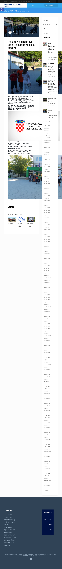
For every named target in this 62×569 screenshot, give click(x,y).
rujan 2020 (46, 285)
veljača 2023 (47, 215)
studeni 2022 (47, 222)
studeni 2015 (47, 425)
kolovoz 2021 (47, 258)
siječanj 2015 (47, 449)
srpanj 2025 (47, 150)
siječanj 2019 (47, 333)
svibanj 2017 (47, 381)
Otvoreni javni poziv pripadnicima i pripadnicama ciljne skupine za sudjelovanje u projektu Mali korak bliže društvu (52, 48)
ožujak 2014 (47, 473)
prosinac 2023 (47, 191)
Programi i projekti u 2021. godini (21, 225)
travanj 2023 (47, 210)
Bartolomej (16, 31)
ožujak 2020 (47, 299)
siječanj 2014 (47, 478)
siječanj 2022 (47, 246)
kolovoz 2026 (47, 125)
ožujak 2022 (47, 241)
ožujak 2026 (47, 137)
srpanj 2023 (47, 203)
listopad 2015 (47, 427)
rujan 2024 (46, 169)
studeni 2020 (47, 280)
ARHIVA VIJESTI (10, 10)
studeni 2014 (47, 454)
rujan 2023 (46, 198)
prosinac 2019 (47, 306)
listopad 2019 (47, 311)
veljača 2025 (47, 159)
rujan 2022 (46, 227)
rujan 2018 (46, 343)
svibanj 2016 (47, 410)
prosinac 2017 (47, 364)
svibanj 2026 (47, 133)
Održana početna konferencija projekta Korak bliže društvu (51, 66)
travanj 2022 (47, 239)
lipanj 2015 (46, 437)
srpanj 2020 (47, 290)
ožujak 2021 (47, 270)
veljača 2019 (47, 331)
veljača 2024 (47, 186)
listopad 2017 (47, 369)
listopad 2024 (47, 166)
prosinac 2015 (47, 422)
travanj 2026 (47, 135)
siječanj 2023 (47, 217)
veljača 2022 (47, 244)
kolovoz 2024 (47, 171)
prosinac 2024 (47, 162)
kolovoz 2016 (47, 403)
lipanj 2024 (46, 176)
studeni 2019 (47, 309)
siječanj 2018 (47, 362)
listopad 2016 (47, 398)
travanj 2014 (47, 471)
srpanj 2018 (47, 348)
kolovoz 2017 (47, 374)
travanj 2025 (47, 154)
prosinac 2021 (47, 249)
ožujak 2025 (47, 157)
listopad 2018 (47, 340)
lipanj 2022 (46, 234)
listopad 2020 (47, 282)
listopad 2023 (47, 195)
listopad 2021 (47, 253)
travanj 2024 (47, 181)
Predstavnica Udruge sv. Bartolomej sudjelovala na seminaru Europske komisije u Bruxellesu (52, 84)
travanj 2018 (47, 355)
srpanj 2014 (47, 463)
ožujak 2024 (47, 183)
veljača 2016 (47, 417)
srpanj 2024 (47, 174)
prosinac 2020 (47, 277)
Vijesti (16, 10)
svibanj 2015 (47, 439)
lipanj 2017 (46, 379)
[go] (55, 33)
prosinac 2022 (47, 220)
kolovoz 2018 (47, 345)
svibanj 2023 (47, 207)
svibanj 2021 (47, 265)
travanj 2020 (47, 297)
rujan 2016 (46, 401)
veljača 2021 (47, 273)
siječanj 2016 (47, 420)
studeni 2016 (47, 396)
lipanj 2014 (46, 466)
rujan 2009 (46, 490)
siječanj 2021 (47, 275)
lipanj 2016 (46, 408)
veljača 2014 (47, 475)
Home (5, 10)
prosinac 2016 (47, 393)
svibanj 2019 (47, 323)
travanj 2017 (47, 384)
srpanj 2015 (47, 434)
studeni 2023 (47, 193)
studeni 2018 (47, 338)
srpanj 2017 (47, 376)
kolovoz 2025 (47, 147)
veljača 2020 (47, 302)
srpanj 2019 (47, 318)
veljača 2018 (47, 360)
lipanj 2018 (46, 350)
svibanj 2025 (47, 152)
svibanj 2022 (47, 236)
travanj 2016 (47, 413)
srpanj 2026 (47, 128)
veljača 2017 (47, 389)
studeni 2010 (47, 483)
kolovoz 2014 (47, 461)
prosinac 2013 (47, 480)
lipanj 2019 (46, 321)
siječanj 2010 (47, 488)
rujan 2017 (46, 372)
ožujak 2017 (47, 386)
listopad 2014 (47, 456)
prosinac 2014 (47, 451)
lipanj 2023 (46, 205)
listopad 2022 (47, 224)
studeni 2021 (47, 251)
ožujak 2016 (47, 415)
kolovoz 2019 (47, 316)
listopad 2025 (47, 142)
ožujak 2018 (47, 357)
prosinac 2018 (47, 335)
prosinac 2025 (47, 140)
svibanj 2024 (47, 178)
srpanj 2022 (47, 232)
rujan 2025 (46, 145)
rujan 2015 (46, 430)
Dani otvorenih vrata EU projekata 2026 (51, 110)
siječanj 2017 (47, 391)
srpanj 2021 (47, 261)
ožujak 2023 (47, 212)
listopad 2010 (47, 485)
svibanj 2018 (47, 352)
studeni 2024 (47, 164)
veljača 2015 (47, 446)
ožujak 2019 (47, 328)
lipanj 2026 (46, 130)
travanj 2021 (47, 268)
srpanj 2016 (47, 405)
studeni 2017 (47, 367)
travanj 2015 (47, 442)
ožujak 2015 (47, 444)
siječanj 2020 (47, 304)
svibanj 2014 (47, 468)
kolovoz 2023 (47, 200)
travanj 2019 (47, 326)
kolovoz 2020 (47, 287)
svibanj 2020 (47, 294)
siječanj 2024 (47, 188)
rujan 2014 (46, 459)
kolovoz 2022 (47, 229)
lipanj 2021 (46, 263)
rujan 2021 (46, 256)
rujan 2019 (46, 314)
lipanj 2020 (46, 292)
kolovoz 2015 (47, 432)
